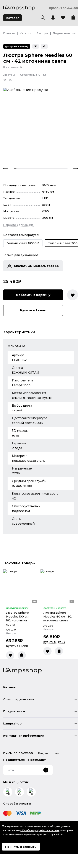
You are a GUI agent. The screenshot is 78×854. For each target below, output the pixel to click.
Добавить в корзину (33, 295)
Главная (9, 33)
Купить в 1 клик (33, 310)
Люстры (42, 33)
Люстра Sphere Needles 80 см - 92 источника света (57, 616)
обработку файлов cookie (39, 830)
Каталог (12, 18)
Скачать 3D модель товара (36, 266)
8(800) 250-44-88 (63, 8)
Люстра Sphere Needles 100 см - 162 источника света (18, 618)
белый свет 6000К (23, 243)
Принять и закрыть (20, 846)
